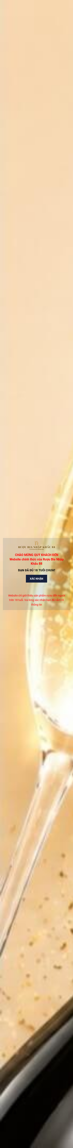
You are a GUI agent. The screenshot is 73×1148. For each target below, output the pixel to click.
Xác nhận (36, 578)
